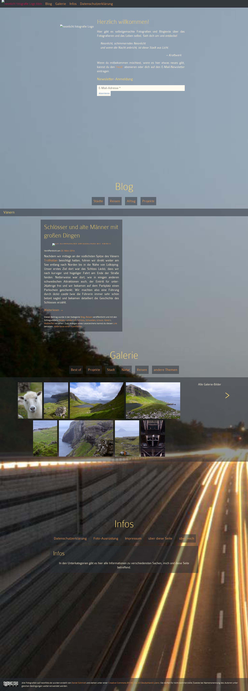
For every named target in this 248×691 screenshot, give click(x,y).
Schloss (81, 320)
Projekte (148, 201)
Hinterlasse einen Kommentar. (68, 326)
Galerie (60, 4)
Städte (98, 201)
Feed (119, 67)
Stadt (111, 370)
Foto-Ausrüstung (105, 538)
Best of (76, 370)
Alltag (131, 201)
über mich (186, 538)
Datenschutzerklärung (96, 4)
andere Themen (165, 370)
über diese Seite (160, 538)
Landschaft (71, 320)
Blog (48, 4)
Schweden (90, 320)
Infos (73, 4)
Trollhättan (51, 260)
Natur (125, 370)
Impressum (133, 538)
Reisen (115, 201)
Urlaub (100, 320)
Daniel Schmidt (79, 683)
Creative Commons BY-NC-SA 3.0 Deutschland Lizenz (133, 683)
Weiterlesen (53, 310)
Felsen (62, 320)
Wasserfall (49, 323)
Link (115, 323)
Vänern (107, 320)
